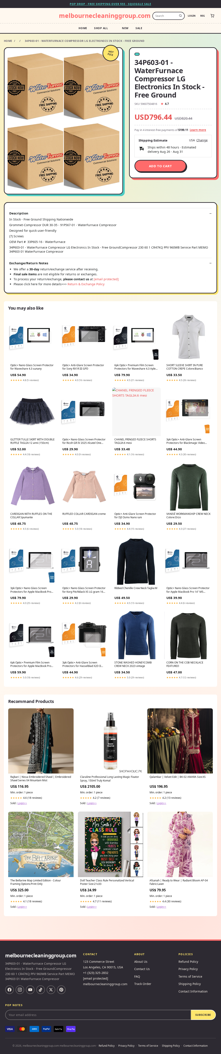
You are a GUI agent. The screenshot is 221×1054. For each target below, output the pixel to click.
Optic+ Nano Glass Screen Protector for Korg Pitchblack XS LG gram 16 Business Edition (84, 590)
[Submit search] (180, 16)
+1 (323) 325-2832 (95, 973)
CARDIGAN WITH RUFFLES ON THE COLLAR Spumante (31, 515)
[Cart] (212, 15)
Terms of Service (190, 976)
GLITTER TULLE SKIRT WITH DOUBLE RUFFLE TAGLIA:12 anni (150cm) (32, 441)
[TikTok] (40, 989)
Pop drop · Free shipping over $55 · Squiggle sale (110, 4)
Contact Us (142, 969)
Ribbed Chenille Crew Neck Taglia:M (135, 588)
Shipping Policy (189, 984)
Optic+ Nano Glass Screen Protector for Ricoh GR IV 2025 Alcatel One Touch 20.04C (84, 441)
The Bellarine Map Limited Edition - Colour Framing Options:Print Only (35, 882)
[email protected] (106, 279)
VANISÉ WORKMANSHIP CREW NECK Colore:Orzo (188, 515)
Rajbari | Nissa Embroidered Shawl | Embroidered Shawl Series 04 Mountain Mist (40, 778)
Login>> (22, 803)
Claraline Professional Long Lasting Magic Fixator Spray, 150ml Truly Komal (109, 778)
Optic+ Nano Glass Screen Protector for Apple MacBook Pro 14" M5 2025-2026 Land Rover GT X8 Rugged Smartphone (188, 590)
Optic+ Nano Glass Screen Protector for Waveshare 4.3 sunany (32, 367)
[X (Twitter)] (51, 989)
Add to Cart (160, 166)
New (125, 28)
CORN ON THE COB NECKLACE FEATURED (184, 664)
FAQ (137, 976)
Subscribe (203, 1015)
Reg (202, 15)
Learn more (198, 130)
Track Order (142, 984)
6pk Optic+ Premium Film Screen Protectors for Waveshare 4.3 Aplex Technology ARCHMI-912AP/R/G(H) (135, 367)
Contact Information (193, 991)
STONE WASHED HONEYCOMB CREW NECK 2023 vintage (133, 664)
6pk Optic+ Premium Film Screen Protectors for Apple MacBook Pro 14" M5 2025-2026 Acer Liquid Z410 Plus (31, 664)
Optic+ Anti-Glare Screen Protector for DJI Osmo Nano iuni (135, 515)
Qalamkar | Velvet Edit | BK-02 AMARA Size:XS (178, 777)
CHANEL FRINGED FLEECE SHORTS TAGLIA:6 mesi (135, 441)
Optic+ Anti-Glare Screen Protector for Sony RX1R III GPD (83, 367)
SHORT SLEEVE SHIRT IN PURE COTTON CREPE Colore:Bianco (184, 367)
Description (18, 213)
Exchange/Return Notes (28, 263)
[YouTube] (30, 989)
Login (192, 15)
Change (202, 140)
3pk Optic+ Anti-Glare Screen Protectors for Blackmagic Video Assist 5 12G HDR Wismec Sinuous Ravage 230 (187, 441)
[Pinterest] (61, 989)
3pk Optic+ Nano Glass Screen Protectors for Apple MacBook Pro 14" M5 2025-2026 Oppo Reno (30, 590)
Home (83, 28)
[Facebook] (9, 989)
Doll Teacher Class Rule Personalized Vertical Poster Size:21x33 (107, 882)
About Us (140, 961)
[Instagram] (20, 989)
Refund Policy (188, 961)
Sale (139, 28)
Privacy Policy (188, 969)
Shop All (101, 28)
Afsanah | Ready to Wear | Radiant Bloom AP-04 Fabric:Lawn (179, 882)
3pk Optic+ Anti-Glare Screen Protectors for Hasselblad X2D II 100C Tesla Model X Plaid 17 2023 (82, 664)
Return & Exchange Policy (86, 284)
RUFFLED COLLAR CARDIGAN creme (84, 514)
